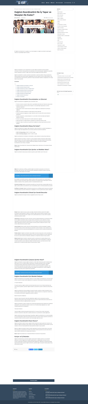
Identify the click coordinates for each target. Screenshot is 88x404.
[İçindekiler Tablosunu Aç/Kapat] (15, 84)
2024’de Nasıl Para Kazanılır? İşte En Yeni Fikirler (65, 77)
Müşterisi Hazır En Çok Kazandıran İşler (64, 79)
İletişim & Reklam (31, 397)
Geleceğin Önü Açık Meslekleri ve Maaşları (64, 85)
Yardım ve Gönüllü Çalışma (62, 48)
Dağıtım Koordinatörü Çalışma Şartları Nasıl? (24, 91)
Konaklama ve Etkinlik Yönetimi (63, 29)
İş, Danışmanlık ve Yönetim (62, 24)
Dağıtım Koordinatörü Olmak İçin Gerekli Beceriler (25, 90)
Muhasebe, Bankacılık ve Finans (63, 32)
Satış (58, 40)
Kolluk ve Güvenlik (60, 27)
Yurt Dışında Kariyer (68, 2)
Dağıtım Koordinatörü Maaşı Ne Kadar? (23, 87)
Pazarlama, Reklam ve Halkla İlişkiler (63, 35)
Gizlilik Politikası (31, 396)
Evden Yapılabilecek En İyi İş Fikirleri (63, 83)
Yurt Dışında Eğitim (60, 2)
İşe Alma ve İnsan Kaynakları (62, 26)
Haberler (30, 391)
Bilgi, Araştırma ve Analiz (62, 13)
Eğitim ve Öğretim (60, 18)
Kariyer (43, 2)
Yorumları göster (33, 380)
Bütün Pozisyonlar (60, 49)
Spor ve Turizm (60, 43)
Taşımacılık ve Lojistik (61, 45)
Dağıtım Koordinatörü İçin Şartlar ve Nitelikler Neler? (25, 88)
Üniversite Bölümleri (32, 394)
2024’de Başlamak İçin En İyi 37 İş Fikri (64, 80)
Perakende (59, 37)
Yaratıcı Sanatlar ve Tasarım (62, 46)
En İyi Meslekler (17, 17)
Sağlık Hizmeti (60, 38)
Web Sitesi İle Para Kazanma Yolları (63, 82)
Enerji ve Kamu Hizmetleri (62, 19)
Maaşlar (48, 2)
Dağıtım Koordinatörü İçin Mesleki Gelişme (24, 93)
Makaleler (53, 2)
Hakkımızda (31, 393)
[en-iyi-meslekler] (22, 2)
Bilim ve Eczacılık (60, 15)
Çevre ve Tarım (60, 16)
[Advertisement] (34, 42)
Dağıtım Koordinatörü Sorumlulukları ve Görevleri (25, 85)
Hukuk (59, 21)
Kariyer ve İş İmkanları (20, 96)
